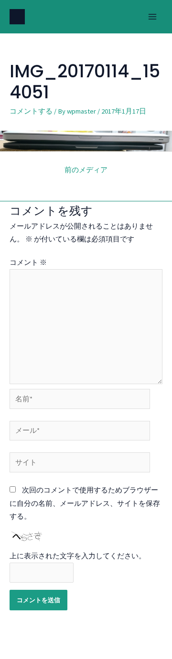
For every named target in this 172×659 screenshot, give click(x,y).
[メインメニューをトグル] (152, 17)
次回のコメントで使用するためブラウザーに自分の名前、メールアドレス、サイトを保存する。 (85, 503)
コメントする (31, 111)
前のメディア (86, 170)
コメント (28, 262)
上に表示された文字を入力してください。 (78, 556)
